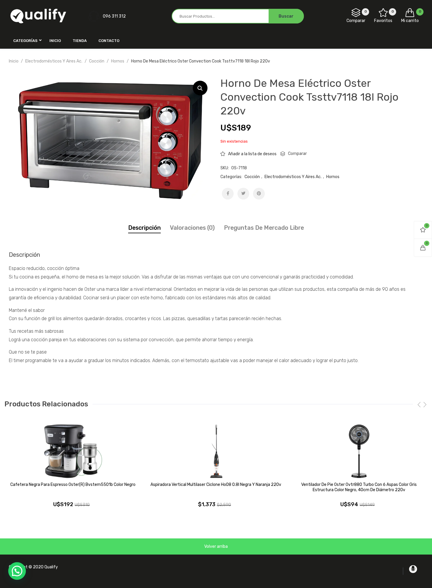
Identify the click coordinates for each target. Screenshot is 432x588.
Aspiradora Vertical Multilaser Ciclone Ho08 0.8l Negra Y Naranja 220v (215, 484)
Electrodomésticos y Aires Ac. (53, 61)
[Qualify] (38, 15)
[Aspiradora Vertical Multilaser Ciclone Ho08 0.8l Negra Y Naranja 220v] (216, 451)
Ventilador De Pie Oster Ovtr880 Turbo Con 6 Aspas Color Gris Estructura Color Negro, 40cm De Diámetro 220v (359, 487)
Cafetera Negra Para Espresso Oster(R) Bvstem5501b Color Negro (72, 484)
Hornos (117, 61)
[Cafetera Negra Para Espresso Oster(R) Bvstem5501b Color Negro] (73, 451)
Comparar (297, 153)
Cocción (96, 61)
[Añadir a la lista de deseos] (137, 431)
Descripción (144, 227)
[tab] (144, 228)
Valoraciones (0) (192, 227)
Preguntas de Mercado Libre (264, 227)
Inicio (14, 61)
